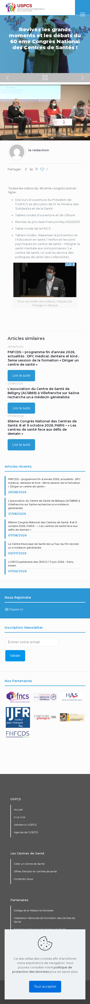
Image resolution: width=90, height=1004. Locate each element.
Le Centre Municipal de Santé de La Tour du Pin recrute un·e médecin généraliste (43, 545)
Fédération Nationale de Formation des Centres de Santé (44, 919)
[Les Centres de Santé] (25, 7)
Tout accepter (45, 986)
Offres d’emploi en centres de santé (35, 871)
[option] (18, 699)
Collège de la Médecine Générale (33, 910)
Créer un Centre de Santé (29, 863)
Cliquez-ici (15, 609)
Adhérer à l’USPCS (25, 824)
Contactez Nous (23, 879)
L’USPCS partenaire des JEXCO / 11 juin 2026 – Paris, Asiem (41, 563)
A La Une (19, 817)
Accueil (18, 809)
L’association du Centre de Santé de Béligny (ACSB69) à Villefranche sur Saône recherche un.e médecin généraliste (43, 393)
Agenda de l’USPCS (26, 832)
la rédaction (38, 150)
